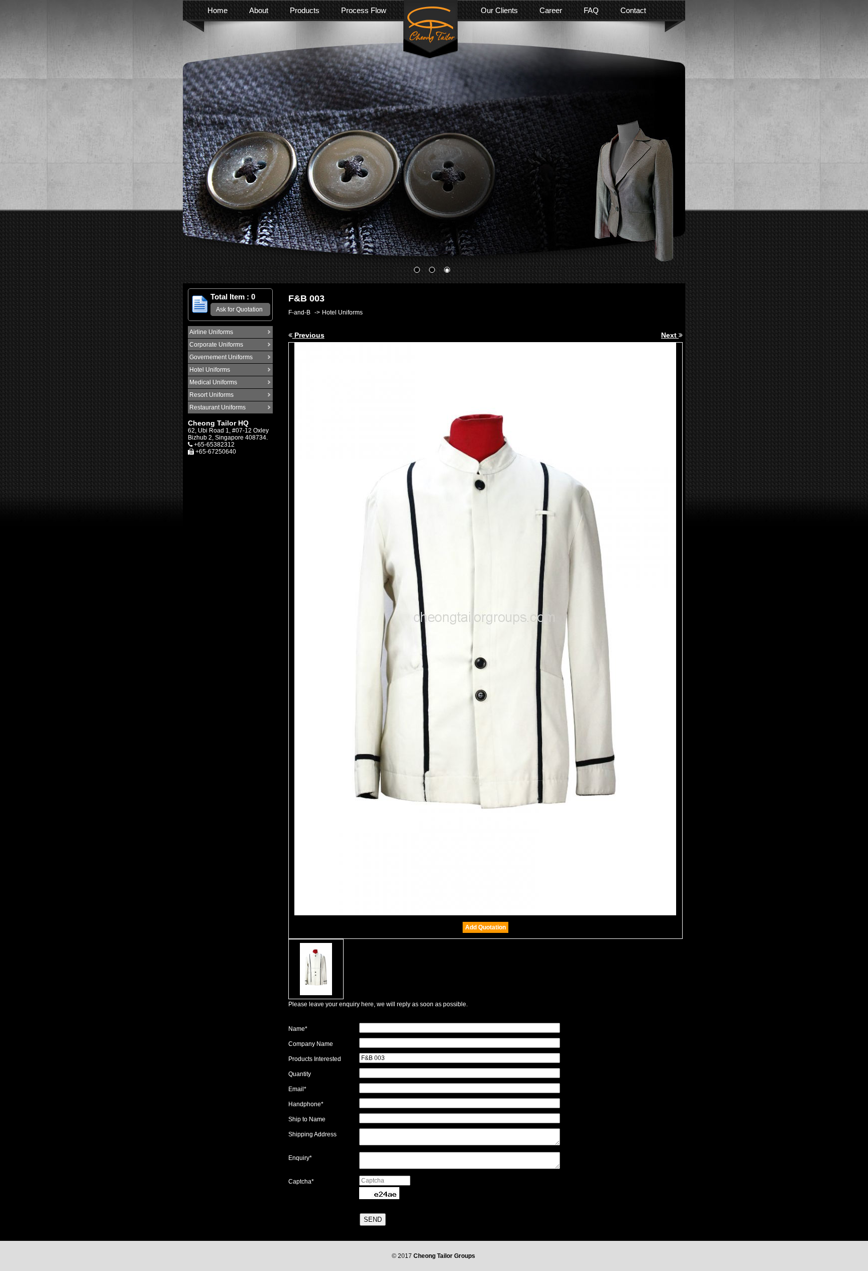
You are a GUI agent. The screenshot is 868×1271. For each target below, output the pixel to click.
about (258, 10)
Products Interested (314, 1059)
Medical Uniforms (213, 382)
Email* (297, 1089)
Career (550, 10)
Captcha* (301, 1181)
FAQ (591, 10)
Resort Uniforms (211, 394)
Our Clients (499, 10)
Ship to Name (306, 1119)
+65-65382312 (214, 444)
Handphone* (305, 1104)
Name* (297, 1028)
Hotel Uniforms (209, 369)
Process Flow (363, 10)
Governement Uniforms (221, 357)
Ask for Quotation (239, 309)
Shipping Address (312, 1134)
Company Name (310, 1043)
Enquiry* (300, 1157)
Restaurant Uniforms (217, 407)
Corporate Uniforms (216, 344)
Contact (633, 10)
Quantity (299, 1074)
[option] (434, 144)
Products (304, 10)
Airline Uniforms (211, 332)
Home (217, 10)
